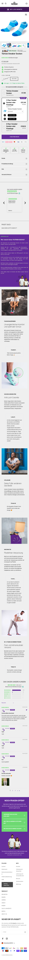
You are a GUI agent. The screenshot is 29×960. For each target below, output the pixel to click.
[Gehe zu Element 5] (24, 45)
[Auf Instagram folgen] (7, 938)
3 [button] (15, 790)
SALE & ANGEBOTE (6, 908)
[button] (5, 57)
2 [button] (12, 790)
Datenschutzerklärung (7, 873)
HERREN (4, 900)
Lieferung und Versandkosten (20, 874)
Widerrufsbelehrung (7, 876)
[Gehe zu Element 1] (4, 45)
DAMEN (3, 897)
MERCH (3, 911)
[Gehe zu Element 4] (19, 45)
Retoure (18, 878)
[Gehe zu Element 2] (9, 45)
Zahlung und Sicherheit (19, 870)
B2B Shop (18, 884)
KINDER (3, 905)
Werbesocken (19, 881)
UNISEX (3, 903)
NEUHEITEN (4, 894)
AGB (3, 879)
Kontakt (18, 866)
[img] (15, 191)
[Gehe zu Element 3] (14, 45)
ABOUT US (4, 914)
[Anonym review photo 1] (5, 782)
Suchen (3, 866)
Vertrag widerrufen (6, 884)
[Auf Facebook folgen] (3, 938)
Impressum (4, 869)
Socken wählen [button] (12, 115)
